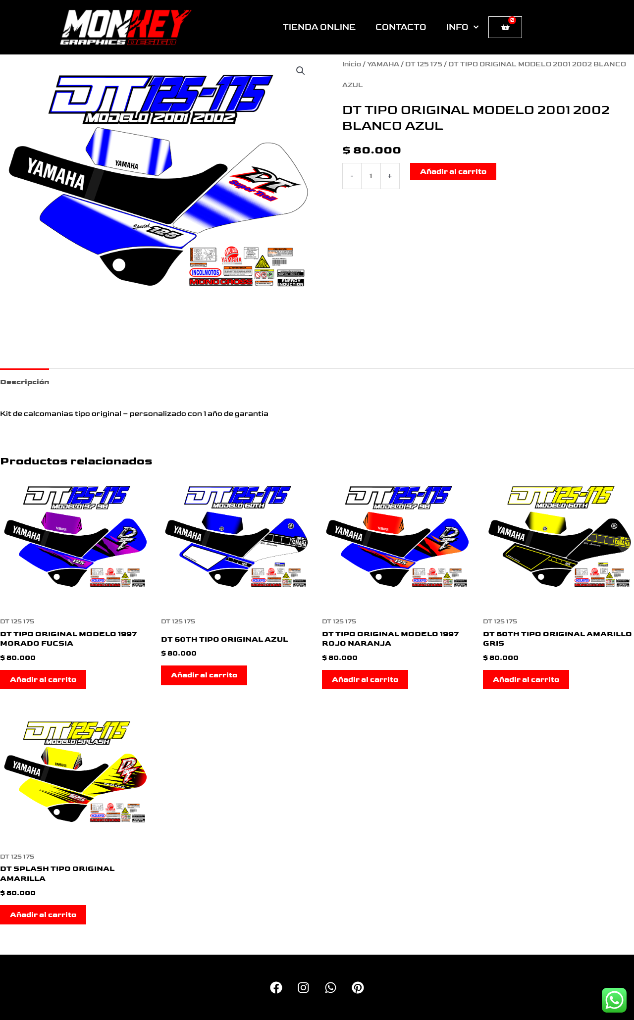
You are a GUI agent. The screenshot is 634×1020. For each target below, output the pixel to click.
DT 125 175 (423, 64)
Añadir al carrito (453, 171)
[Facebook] (276, 987)
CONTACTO (400, 27)
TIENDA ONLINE (319, 27)
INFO (457, 27)
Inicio (351, 64)
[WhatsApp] (330, 987)
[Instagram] (303, 987)
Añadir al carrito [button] (43, 679)
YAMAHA (383, 64)
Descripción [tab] (24, 382)
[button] (301, 71)
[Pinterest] (358, 987)
